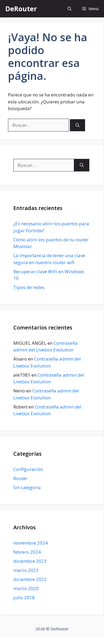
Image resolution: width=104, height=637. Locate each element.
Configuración (28, 469)
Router (20, 478)
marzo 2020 (26, 588)
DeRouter (21, 8)
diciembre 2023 (30, 561)
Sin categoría (27, 487)
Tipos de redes (29, 287)
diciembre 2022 (30, 579)
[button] (69, 8)
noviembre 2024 (30, 543)
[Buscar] (77, 125)
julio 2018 (24, 597)
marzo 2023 (26, 570)
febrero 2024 (27, 552)
